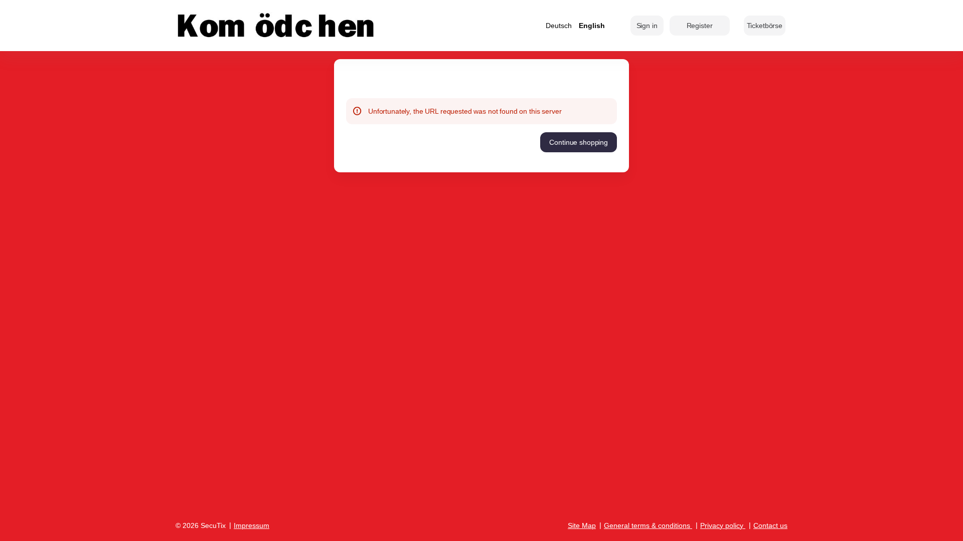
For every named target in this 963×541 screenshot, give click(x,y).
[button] (764, 26)
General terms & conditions (647, 525)
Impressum (251, 525)
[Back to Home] (276, 25)
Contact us (770, 525)
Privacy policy (721, 525)
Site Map (582, 525)
